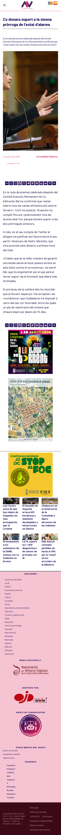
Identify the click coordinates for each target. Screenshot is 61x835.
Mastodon (11, 794)
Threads (10, 798)
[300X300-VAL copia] (30, 475)
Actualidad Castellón (11, 754)
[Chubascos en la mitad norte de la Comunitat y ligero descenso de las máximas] (50, 501)
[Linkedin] (41, 183)
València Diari (8, 758)
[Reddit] (45, 183)
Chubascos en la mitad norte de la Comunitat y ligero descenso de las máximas (49, 515)
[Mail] (5, 776)
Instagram (11, 769)
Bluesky (10, 790)
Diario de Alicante (10, 750)
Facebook (11, 765)
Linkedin (10, 772)
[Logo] (27, 5)
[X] (24, 183)
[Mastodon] (32, 183)
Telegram (11, 780)
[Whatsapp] (11, 183)
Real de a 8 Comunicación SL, (14, 817)
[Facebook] (20, 183)
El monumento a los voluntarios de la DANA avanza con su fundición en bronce (11, 551)
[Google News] (7, 183)
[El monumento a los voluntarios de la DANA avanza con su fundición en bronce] (11, 537)
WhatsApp (11, 787)
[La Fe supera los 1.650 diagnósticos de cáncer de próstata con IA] (30, 537)
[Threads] (5, 797)
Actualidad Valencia (47, 156)
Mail (8, 776)
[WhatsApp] (5, 787)
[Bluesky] (37, 183)
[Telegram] (28, 183)
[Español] (55, 2)
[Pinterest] (50, 183)
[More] (54, 183)
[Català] (50, 2)
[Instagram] (15, 183)
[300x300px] (30, 373)
